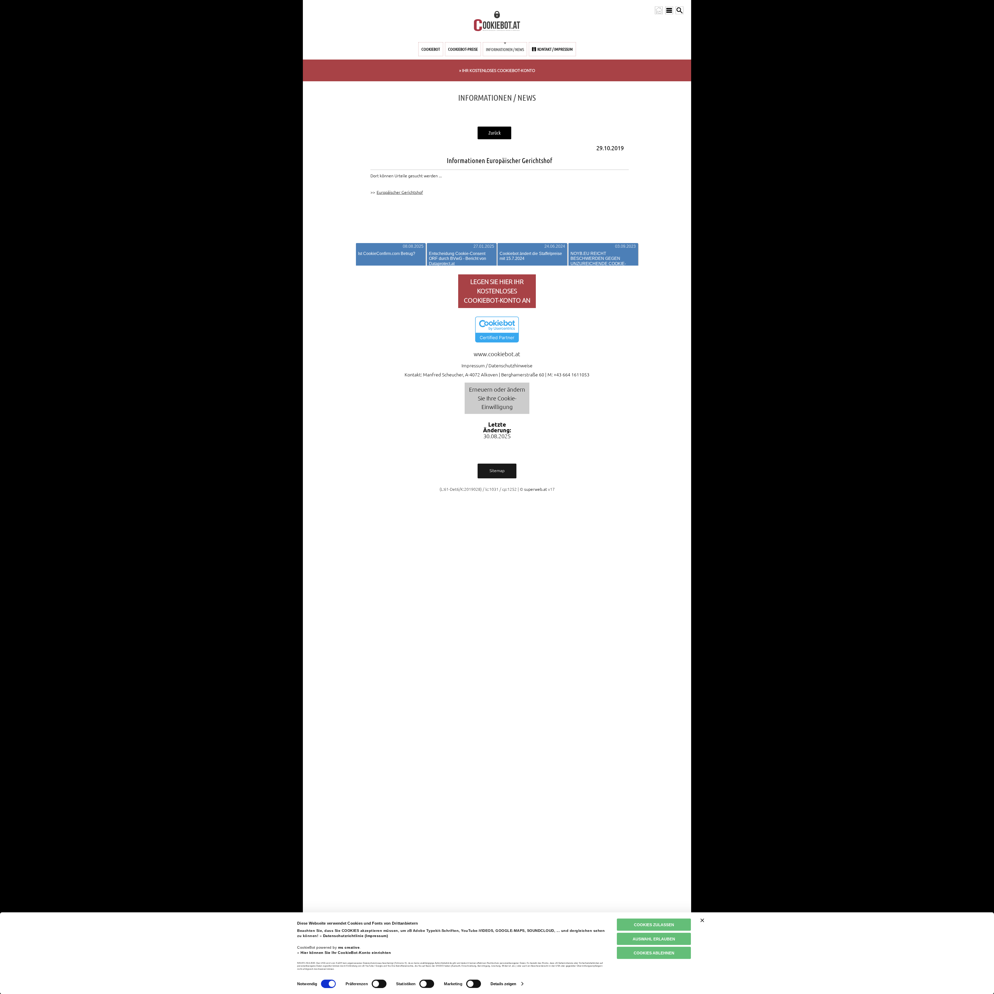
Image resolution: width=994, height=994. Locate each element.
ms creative (349, 947)
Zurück (494, 133)
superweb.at (535, 489)
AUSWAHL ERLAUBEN (654, 939)
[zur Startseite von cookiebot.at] (497, 21)
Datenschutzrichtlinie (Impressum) (355, 936)
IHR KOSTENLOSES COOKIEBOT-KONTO (498, 70)
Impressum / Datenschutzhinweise (497, 365)
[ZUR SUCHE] (679, 10)
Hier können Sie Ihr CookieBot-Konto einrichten (346, 952)
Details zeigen (503, 984)
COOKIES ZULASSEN (654, 925)
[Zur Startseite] (659, 10)
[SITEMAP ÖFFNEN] (669, 10)
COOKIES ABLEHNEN (654, 953)
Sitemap (497, 470)
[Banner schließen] (702, 920)
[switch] (379, 984)
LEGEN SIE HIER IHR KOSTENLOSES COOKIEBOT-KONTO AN (497, 291)
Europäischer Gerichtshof (400, 192)
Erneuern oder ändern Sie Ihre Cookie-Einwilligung (497, 398)
